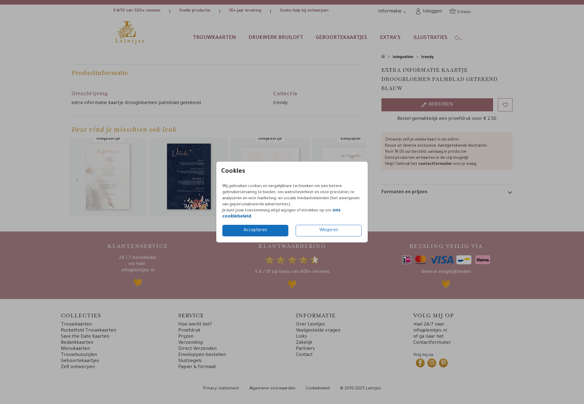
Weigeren (328, 230)
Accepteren (255, 230)
